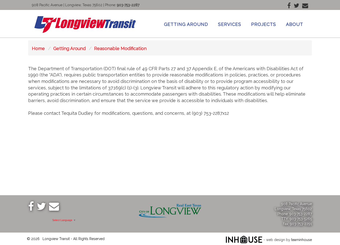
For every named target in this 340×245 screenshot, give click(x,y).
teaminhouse (301, 240)
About (294, 24)
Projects (263, 24)
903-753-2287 (128, 5)
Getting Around (186, 24)
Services (229, 24)
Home (38, 48)
